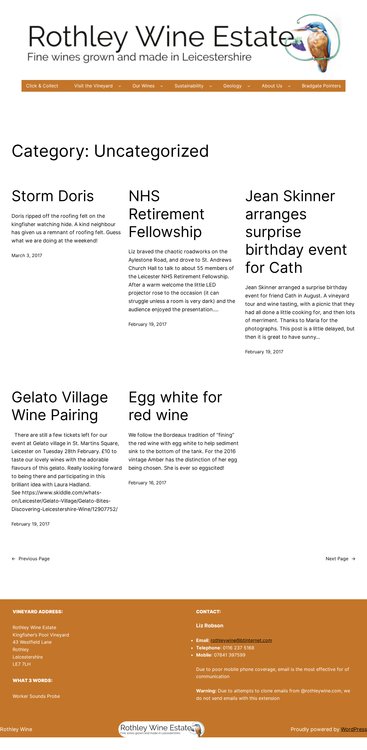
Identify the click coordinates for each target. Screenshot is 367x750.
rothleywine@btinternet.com (241, 640)
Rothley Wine (16, 729)
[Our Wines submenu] (161, 86)
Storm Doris (52, 196)
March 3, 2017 (26, 255)
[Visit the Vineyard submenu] (119, 86)
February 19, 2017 (147, 324)
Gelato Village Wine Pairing (59, 406)
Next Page (341, 558)
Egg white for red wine (175, 406)
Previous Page (30, 558)
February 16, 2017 (147, 482)
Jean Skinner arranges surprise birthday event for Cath (296, 232)
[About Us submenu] (289, 86)
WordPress (354, 729)
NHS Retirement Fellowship (166, 214)
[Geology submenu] (248, 86)
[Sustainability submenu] (210, 86)
